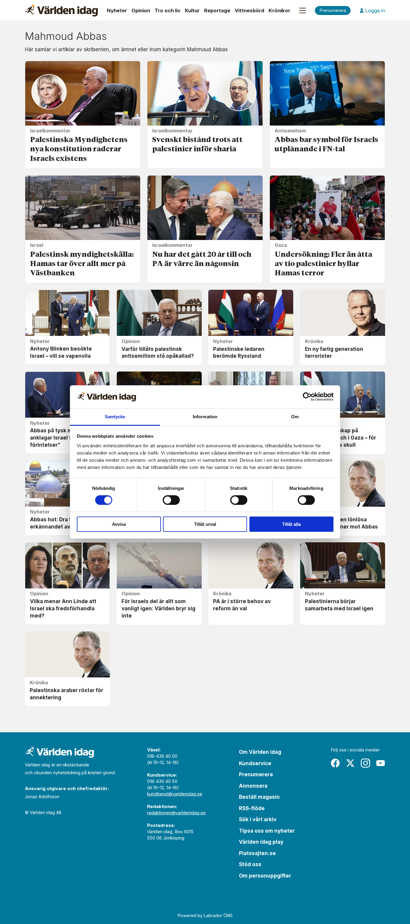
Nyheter (117, 10)
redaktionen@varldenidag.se (176, 813)
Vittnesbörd (249, 10)
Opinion (140, 10)
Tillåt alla (291, 524)
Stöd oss (250, 864)
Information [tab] (205, 416)
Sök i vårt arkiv (257, 819)
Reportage (217, 10)
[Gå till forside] (61, 10)
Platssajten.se (257, 853)
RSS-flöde (252, 808)
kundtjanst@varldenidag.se (174, 794)
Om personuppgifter (265, 876)
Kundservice (255, 763)
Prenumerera (256, 774)
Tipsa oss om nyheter (267, 831)
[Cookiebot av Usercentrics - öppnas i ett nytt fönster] (307, 396)
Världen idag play (261, 842)
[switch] (171, 500)
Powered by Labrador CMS (205, 915)
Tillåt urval (205, 524)
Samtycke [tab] (115, 416)
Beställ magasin (259, 797)
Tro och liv (167, 10)
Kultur (192, 10)
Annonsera (253, 786)
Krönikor (279, 10)
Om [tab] (295, 416)
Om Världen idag (260, 752)
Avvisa (119, 524)
